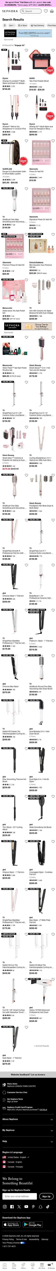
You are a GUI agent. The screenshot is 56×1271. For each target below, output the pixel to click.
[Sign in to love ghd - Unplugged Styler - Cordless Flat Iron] (53, 841)
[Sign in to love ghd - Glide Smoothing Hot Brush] (53, 796)
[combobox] (31, 11)
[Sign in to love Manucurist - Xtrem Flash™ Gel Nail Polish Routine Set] (26, 337)
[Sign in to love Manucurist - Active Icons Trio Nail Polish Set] (26, 280)
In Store (24, 25)
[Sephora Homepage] (10, 11)
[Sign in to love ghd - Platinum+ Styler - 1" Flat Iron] (53, 610)
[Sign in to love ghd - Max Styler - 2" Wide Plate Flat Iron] (53, 889)
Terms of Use (21, 1239)
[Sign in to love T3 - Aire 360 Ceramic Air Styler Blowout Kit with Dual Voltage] (53, 280)
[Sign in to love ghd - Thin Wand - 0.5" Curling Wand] (26, 796)
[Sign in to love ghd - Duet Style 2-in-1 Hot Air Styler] (53, 748)
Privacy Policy (8, 1239)
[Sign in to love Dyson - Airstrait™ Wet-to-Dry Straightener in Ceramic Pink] (26, 96)
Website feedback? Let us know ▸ (28, 1074)
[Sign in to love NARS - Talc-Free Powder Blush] (53, 50)
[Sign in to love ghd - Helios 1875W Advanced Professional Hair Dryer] (53, 979)
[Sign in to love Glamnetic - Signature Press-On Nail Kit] (53, 188)
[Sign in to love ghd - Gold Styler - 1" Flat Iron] (26, 1027)
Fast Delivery (38, 25)
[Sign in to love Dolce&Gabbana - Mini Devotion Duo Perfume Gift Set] (53, 234)
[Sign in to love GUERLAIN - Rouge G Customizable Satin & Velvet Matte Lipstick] (26, 141)
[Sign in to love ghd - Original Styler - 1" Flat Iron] (26, 841)
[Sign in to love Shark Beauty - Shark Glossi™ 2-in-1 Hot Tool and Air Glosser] (53, 337)
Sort (11, 25)
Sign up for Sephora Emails (16, 1190)
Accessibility (34, 1239)
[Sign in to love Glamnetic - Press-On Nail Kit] (53, 141)
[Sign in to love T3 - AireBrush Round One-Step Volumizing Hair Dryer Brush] (53, 656)
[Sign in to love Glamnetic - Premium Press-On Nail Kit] (26, 234)
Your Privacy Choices (11, 1242)
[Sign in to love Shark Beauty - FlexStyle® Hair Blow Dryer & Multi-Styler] (53, 475)
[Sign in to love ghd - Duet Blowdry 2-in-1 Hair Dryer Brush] (53, 700)
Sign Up (46, 1196)
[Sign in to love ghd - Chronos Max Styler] (26, 656)
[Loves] (46, 11)
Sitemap (45, 1239)
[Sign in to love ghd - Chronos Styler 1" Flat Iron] (26, 565)
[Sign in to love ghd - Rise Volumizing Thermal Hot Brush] (26, 748)
